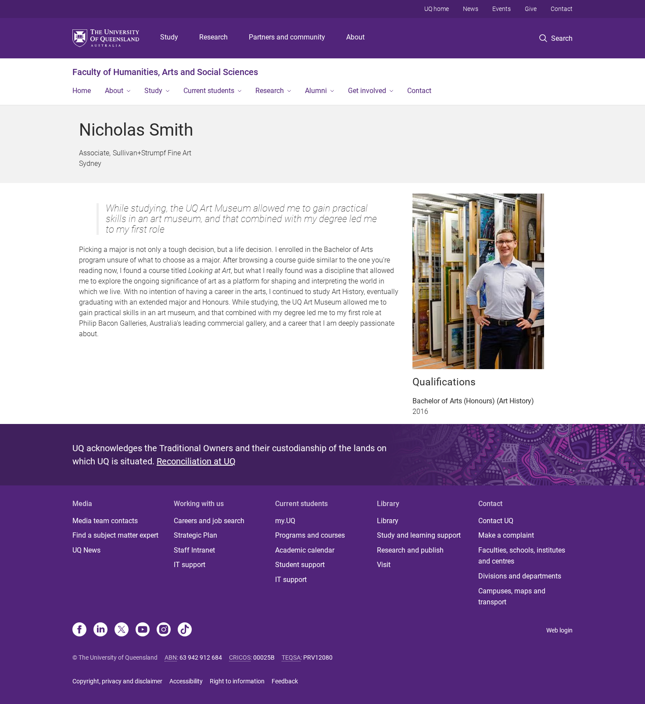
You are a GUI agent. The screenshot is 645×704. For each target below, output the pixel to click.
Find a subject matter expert (115, 535)
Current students (208, 90)
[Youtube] (143, 630)
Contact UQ (495, 521)
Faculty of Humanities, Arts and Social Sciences (165, 72)
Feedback (285, 681)
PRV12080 (318, 657)
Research (213, 37)
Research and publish (410, 550)
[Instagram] (164, 630)
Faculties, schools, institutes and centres (521, 556)
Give (531, 8)
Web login (559, 630)
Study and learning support (419, 535)
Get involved (367, 90)
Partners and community (287, 37)
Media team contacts (105, 521)
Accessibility (186, 681)
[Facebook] (79, 630)
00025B (264, 657)
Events (501, 8)
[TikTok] (185, 630)
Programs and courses (310, 535)
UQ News (86, 550)
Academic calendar (304, 550)
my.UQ (285, 521)
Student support (300, 564)
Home (81, 90)
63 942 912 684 (200, 657)
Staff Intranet (194, 550)
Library (387, 521)
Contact (562, 8)
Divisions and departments (519, 576)
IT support (189, 564)
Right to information (237, 681)
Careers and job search (209, 521)
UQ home (436, 8)
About (355, 37)
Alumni (316, 90)
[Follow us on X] (122, 630)
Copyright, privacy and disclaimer (117, 681)
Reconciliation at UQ (196, 461)
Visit (384, 564)
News (470, 8)
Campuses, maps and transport (511, 597)
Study (169, 37)
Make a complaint (506, 535)
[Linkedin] (100, 630)
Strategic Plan (195, 535)
